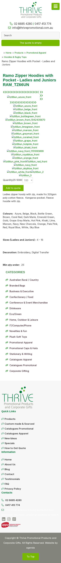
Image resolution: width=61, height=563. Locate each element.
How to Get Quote (15, 448)
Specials (10, 443)
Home (8, 459)
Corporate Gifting (19, 371)
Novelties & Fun (18, 331)
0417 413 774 (43, 23)
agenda (30, 547)
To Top (30, 556)
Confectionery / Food (21, 297)
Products (10, 418)
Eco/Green (16, 314)
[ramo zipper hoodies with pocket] (19, 97)
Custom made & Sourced (19, 423)
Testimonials (12, 479)
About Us (10, 464)
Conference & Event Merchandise (29, 302)
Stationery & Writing (21, 354)
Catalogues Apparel (21, 359)
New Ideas (11, 438)
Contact (9, 474)
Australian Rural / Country (24, 279)
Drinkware (15, 308)
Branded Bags (17, 285)
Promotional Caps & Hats (24, 348)
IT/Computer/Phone (20, 325)
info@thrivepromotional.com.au (32, 27)
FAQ (7, 483)
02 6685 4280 (23, 23)
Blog (7, 469)
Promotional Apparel (21, 342)
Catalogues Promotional (23, 365)
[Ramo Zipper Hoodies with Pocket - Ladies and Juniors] (25, 119)
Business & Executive (22, 291)
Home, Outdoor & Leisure (24, 319)
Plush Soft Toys (18, 336)
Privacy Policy (13, 488)
